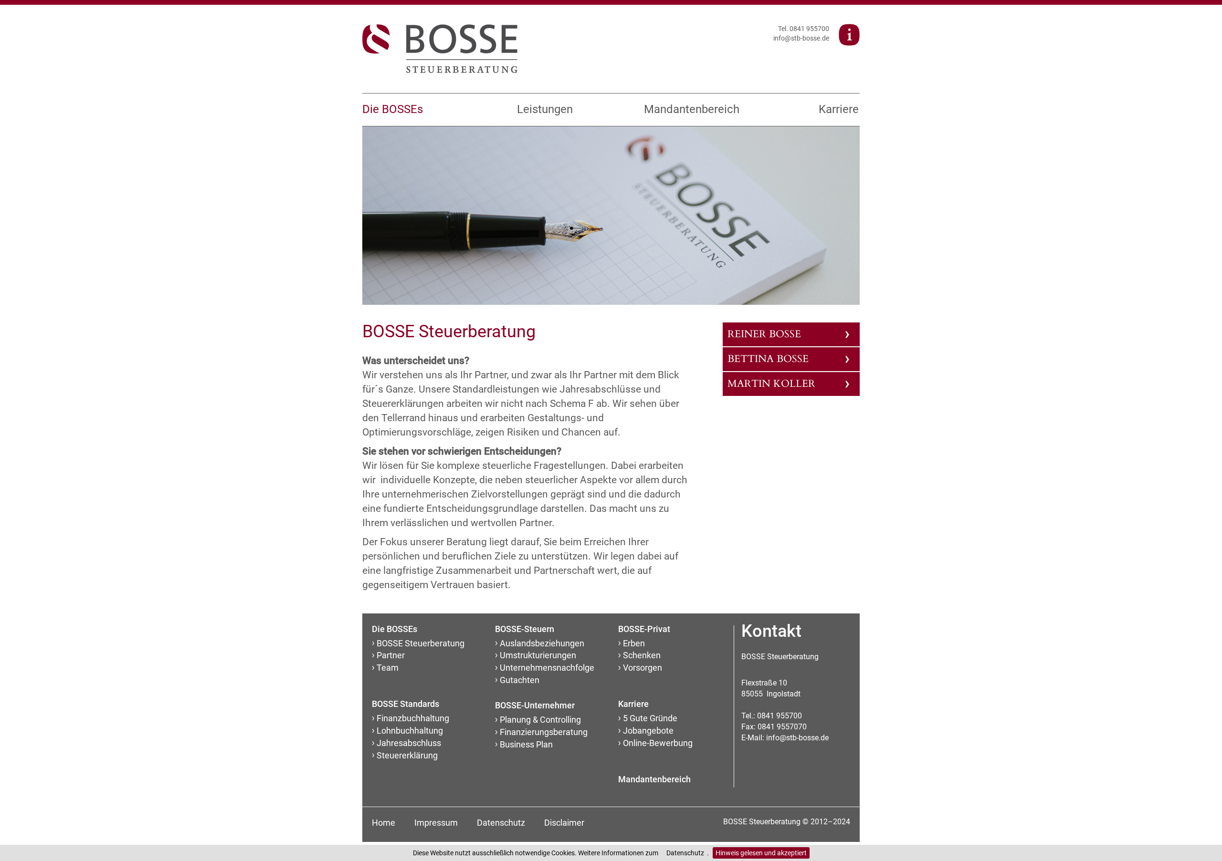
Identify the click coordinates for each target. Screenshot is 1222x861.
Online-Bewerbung (658, 743)
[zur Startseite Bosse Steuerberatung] (439, 48)
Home (383, 823)
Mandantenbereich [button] (689, 109)
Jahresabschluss (409, 743)
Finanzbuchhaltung (413, 718)
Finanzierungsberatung (544, 732)
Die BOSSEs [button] (392, 109)
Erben (634, 643)
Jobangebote (648, 731)
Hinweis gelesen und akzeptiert (761, 853)
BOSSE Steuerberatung (420, 643)
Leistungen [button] (545, 109)
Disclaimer (564, 823)
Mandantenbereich (654, 779)
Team (388, 668)
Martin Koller (771, 384)
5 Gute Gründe (650, 718)
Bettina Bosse (768, 359)
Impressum (436, 823)
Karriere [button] (839, 109)
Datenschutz (685, 853)
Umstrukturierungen (538, 655)
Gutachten (519, 680)
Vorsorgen (642, 668)
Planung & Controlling (540, 720)
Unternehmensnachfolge (547, 668)
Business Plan (526, 744)
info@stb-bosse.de (801, 38)
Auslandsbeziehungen (542, 643)
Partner (391, 655)
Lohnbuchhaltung (410, 731)
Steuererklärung (407, 755)
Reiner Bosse (764, 334)
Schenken (642, 655)
